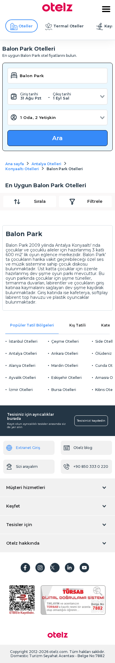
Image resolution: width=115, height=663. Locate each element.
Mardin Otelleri (64, 365)
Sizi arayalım (27, 466)
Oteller (26, 26)
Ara (57, 138)
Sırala (40, 201)
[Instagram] (40, 567)
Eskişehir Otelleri (66, 377)
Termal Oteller (68, 26)
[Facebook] (25, 567)
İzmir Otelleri (21, 389)
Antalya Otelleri (23, 353)
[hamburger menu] (106, 9)
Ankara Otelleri (64, 353)
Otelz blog (82, 447)
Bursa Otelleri (63, 389)
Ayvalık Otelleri (22, 377)
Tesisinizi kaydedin (91, 420)
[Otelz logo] (57, 10)
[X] (55, 567)
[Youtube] (84, 567)
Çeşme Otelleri (65, 341)
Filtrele (94, 201)
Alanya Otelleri (22, 365)
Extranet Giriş (28, 447)
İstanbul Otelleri (23, 341)
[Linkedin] (69, 567)
